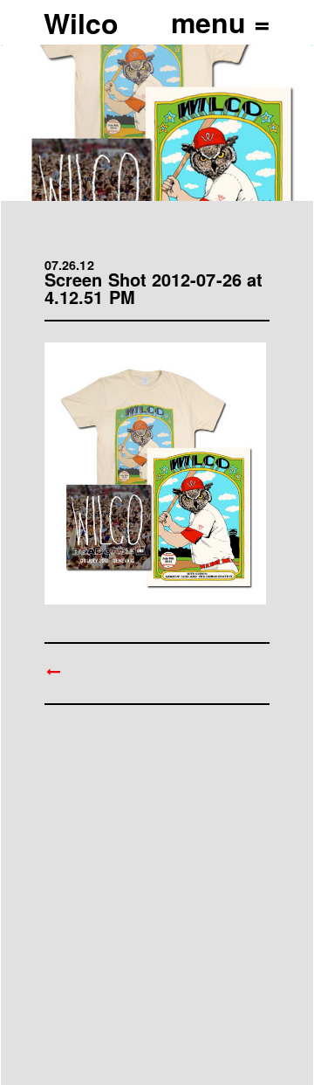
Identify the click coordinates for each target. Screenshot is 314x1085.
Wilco (81, 23)
